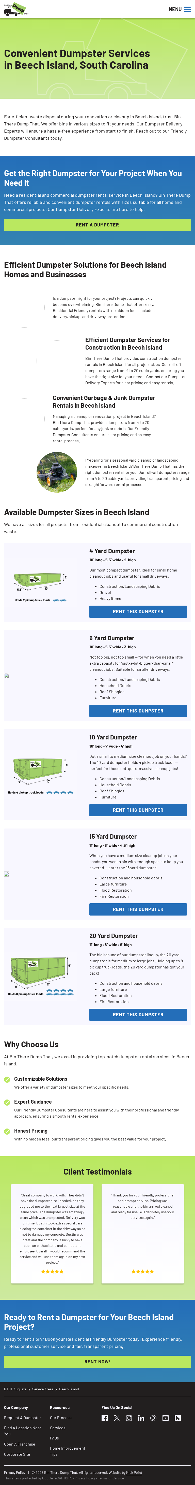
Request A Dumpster (22, 1417)
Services (58, 1427)
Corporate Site (17, 1454)
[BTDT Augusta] (33, 9)
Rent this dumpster (138, 611)
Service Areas (42, 1389)
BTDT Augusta (15, 1389)
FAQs (54, 1437)
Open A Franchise (19, 1443)
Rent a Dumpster (97, 224)
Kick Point (134, 1472)
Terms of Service (111, 1478)
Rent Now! (98, 1361)
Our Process (61, 1417)
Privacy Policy (14, 1472)
